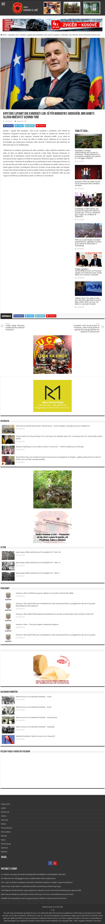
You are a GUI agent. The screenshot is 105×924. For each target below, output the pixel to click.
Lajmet (3, 808)
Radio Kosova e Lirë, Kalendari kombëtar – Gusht (33, 697)
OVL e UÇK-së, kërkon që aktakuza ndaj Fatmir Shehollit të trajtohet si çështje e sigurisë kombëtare (36, 882)
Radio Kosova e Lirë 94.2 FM (52, 907)
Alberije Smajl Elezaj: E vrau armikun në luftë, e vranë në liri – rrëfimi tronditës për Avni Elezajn (50, 447)
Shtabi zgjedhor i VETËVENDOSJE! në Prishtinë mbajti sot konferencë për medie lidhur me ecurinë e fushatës (88, 272)
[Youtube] (55, 863)
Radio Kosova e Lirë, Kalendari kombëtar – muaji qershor (36, 717)
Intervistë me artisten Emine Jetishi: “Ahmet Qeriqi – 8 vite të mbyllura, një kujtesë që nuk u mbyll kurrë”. (53, 426)
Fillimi (4, 35)
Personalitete (6, 832)
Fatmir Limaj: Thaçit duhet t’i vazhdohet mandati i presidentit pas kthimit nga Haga (31, 886)
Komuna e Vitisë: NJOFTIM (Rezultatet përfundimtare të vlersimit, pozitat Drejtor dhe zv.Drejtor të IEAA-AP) (54, 614)
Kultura (3, 824)
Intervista (4, 820)
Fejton (3, 840)
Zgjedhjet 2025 (13, 35)
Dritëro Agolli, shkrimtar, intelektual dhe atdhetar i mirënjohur (15, 327)
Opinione (4, 848)
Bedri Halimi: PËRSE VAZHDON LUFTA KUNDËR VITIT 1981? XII (38, 552)
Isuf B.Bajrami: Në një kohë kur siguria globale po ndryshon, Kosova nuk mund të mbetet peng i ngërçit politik (41, 890)
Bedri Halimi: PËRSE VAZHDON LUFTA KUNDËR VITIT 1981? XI (38, 563)
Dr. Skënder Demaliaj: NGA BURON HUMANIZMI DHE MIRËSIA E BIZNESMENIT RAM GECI (33, 874)
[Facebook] (50, 863)
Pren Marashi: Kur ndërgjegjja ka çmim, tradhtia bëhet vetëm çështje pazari (28, 878)
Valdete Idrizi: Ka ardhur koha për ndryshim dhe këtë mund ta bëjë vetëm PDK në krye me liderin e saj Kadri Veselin (88, 301)
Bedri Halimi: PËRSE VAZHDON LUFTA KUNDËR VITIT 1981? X (38, 573)
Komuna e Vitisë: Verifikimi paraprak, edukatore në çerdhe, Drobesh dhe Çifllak (44, 593)
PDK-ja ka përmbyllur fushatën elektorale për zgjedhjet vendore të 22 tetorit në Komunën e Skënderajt (88, 243)
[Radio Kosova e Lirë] (52, 8)
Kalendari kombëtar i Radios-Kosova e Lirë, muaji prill (35, 736)
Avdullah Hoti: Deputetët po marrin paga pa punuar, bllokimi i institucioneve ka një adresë (33, 898)
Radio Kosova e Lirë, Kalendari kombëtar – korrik (33, 707)
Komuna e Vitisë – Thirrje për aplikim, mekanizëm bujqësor (37, 624)
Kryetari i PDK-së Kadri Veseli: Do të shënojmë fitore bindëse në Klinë (87, 183)
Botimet (4, 836)
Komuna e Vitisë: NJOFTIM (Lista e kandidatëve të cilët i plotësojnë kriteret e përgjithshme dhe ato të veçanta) (55, 635)
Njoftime (4, 852)
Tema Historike (6, 828)
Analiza (3, 816)
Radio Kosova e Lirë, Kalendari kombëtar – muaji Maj (35, 727)
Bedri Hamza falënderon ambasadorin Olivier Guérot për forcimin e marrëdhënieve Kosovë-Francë (37, 894)
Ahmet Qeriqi (6, 844)
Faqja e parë (5, 804)
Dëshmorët (5, 812)
